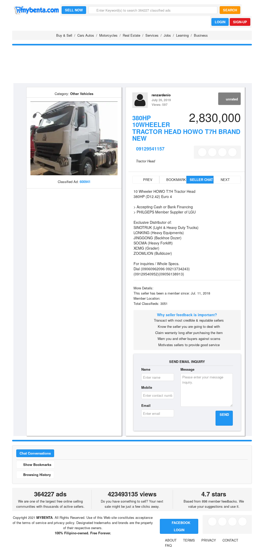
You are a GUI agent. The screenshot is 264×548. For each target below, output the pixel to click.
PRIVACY (208, 540)
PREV (147, 179)
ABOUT (171, 540)
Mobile (146, 387)
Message (187, 369)
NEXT (226, 179)
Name (145, 369)
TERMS (189, 540)
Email (146, 405)
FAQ (168, 545)
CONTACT (230, 540)
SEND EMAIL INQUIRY (187, 361)
